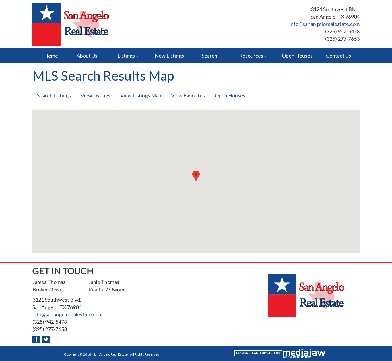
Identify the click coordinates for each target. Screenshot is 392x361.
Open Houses (297, 55)
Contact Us (338, 55)
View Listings (95, 95)
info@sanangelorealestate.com (325, 24)
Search (209, 55)
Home (51, 55)
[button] (196, 176)
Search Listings (54, 95)
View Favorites (188, 95)
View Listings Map (140, 95)
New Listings (169, 55)
